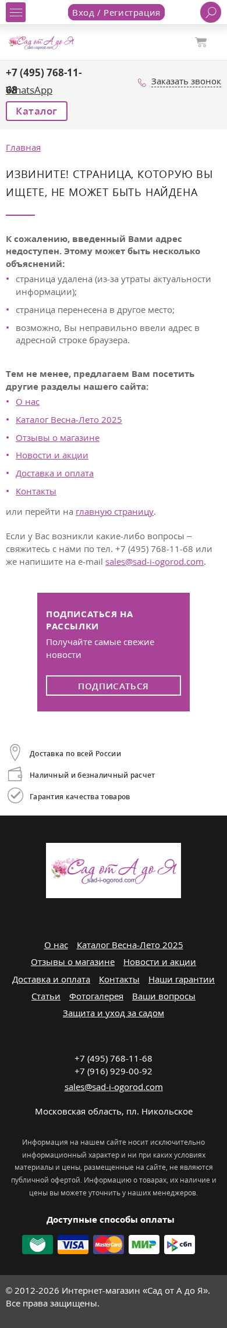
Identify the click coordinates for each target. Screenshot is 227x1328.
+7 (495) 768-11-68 (113, 1058)
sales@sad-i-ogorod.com (154, 561)
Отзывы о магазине (58, 437)
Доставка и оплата (55, 473)
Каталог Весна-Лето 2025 (69, 419)
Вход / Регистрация (116, 12)
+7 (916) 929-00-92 (113, 1071)
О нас (28, 401)
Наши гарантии (181, 979)
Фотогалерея (96, 996)
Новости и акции (52, 455)
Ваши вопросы (164, 996)
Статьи (46, 996)
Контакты (36, 491)
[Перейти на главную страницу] (41, 41)
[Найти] (210, 12)
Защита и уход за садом (113, 1013)
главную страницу (115, 511)
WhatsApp (29, 90)
